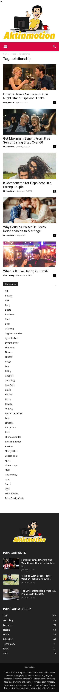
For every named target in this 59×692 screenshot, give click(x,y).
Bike (7, 300)
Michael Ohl (8, 146)
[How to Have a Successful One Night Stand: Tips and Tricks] (29, 77)
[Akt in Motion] (29, 22)
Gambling (10, 380)
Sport (8, 460)
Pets (7, 432)
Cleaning (9, 328)
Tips (7, 479)
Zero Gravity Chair (14, 498)
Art (6, 290)
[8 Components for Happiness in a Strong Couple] (29, 166)
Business (9, 314)
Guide (8, 389)
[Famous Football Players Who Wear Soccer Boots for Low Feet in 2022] (11, 563)
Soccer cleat (11, 455)
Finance (9, 352)
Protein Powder (13, 441)
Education (10, 347)
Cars (7, 319)
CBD (7, 323)
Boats (8, 309)
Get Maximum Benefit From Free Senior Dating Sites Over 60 (26, 140)
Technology (11, 474)
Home (6, 54)
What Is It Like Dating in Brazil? (25, 271)
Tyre (7, 488)
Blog (7, 305)
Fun (7, 366)
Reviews (9, 446)
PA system (10, 427)
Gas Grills (9, 385)
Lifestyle (9, 422)
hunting (9, 408)
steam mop (11, 465)
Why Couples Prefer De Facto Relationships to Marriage (24, 229)
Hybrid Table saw (13, 413)
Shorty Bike (11, 451)
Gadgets (9, 375)
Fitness (8, 356)
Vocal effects (11, 493)
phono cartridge (13, 436)
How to (9, 403)
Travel (8, 484)
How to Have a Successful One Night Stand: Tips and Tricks (25, 96)
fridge (8, 361)
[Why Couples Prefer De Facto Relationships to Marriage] (29, 210)
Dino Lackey (8, 275)
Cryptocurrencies (13, 333)
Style (7, 469)
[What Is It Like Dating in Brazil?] (29, 254)
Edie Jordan (8, 102)
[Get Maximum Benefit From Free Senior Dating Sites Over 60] (29, 122)
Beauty (8, 295)
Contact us (29, 667)
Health (8, 394)
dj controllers (11, 338)
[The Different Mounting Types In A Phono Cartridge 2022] (11, 594)
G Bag (8, 370)
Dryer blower (11, 342)
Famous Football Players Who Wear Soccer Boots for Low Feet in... (37, 563)
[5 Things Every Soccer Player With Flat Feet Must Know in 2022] (11, 579)
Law (7, 418)
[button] (5, 46)
